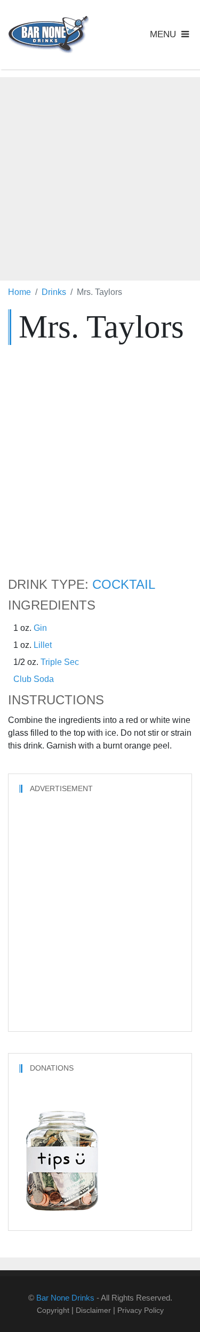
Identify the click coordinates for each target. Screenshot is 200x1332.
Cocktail (123, 584)
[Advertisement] (100, 177)
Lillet (43, 644)
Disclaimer (93, 1310)
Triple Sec (60, 662)
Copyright (53, 1310)
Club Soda (33, 679)
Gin (40, 627)
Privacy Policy (140, 1310)
